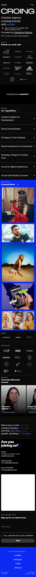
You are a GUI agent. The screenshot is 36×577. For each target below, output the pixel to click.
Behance (18, 568)
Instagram (18, 559)
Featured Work (8, 184)
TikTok (18, 564)
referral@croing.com (11, 463)
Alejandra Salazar (23, 32)
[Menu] (32, 5)
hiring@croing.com (11, 470)
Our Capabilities (8, 111)
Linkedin (18, 555)
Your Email (5, 526)
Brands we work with (11, 45)
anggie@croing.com (7, 456)
